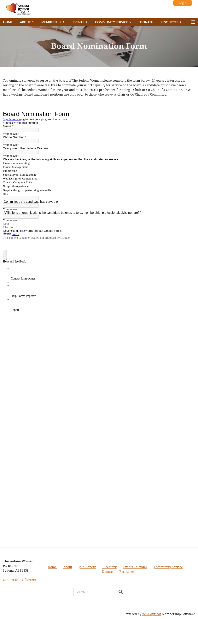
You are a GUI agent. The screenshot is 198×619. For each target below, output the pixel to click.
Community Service (168, 567)
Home (52, 567)
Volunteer (29, 580)
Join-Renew (87, 567)
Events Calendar (135, 567)
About (67, 567)
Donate (107, 572)
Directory (109, 567)
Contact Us (10, 580)
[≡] (192, 22)
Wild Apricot (151, 614)
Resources (126, 572)
